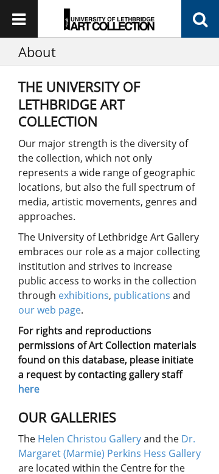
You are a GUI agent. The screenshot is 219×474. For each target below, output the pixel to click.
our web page (49, 310)
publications (142, 295)
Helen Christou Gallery (89, 438)
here (29, 389)
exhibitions (83, 295)
